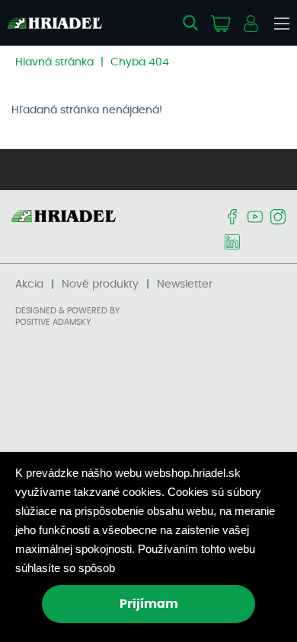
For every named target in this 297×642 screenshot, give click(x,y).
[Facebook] (232, 217)
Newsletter (184, 284)
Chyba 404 (139, 62)
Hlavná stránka (54, 62)
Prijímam (149, 604)
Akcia (29, 284)
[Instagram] (278, 217)
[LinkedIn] (232, 243)
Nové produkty (100, 284)
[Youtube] (255, 217)
